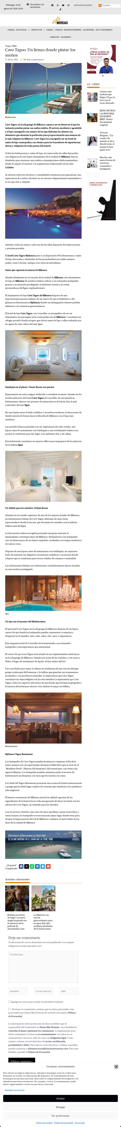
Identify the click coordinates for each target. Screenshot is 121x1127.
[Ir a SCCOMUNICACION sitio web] (101, 200)
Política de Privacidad (39, 1052)
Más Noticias (21, 30)
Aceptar (60, 1098)
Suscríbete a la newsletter (37, 5)
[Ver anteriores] (89, 175)
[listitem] (101, 97)
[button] (116, 1066)
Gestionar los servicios (14, 1090)
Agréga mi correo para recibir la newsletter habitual (36, 1001)
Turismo (49, 30)
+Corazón (59, 30)
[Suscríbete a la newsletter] (28, 4)
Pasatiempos (66, 37)
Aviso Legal (80, 1122)
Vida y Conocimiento (103, 30)
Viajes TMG (11, 46)
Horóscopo (55, 37)
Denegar (60, 1107)
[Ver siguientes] (96, 175)
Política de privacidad (63, 1122)
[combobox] (89, 5)
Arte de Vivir (36, 30)
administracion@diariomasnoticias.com (48, 1048)
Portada (11, 30)
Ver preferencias (60, 1115)
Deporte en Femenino (72, 30)
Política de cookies (44, 1122)
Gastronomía (88, 30)
